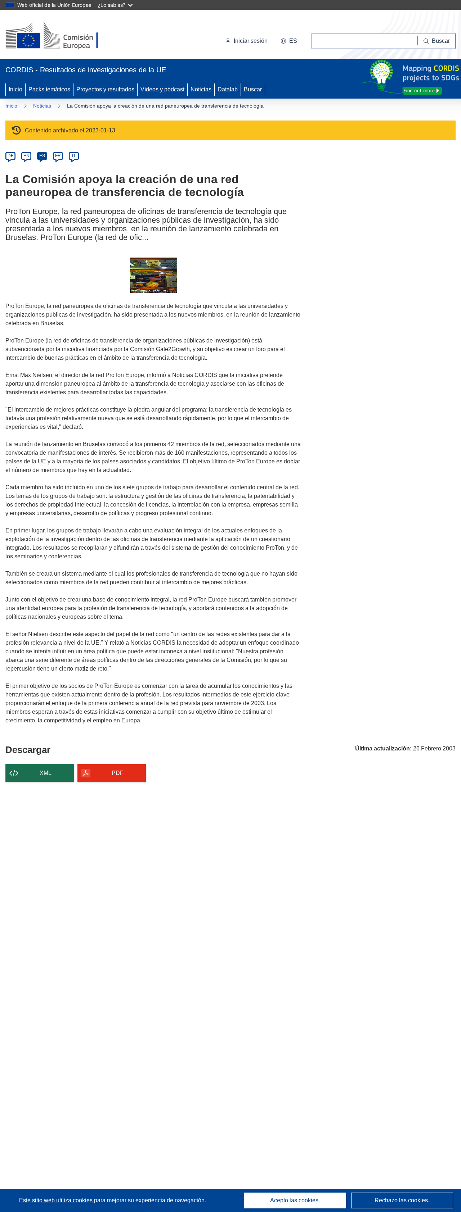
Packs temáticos (49, 89)
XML (46, 773)
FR (58, 155)
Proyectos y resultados (105, 89)
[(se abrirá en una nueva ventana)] (63, 36)
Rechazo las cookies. (402, 1200)
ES (42, 155)
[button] (289, 41)
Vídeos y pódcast (162, 89)
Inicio (15, 89)
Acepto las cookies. (295, 1200)
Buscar (253, 89)
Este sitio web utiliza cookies (56, 1200)
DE (11, 155)
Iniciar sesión (251, 41)
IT (74, 155)
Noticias (201, 89)
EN (26, 155)
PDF (118, 773)
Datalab (228, 89)
